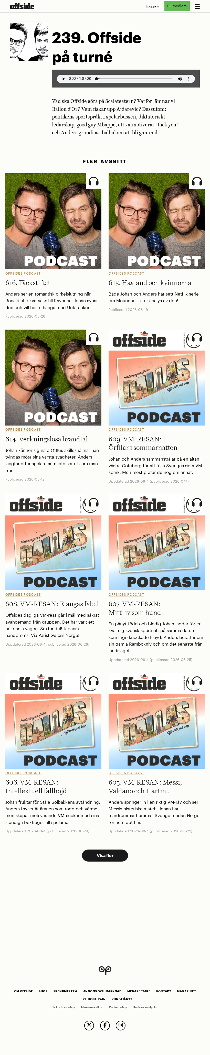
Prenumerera (65, 991)
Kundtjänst (122, 999)
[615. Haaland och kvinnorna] (157, 221)
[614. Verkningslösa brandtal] (53, 378)
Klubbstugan (94, 999)
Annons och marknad (102, 991)
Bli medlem (177, 6)
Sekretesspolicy (63, 1007)
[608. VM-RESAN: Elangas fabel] (53, 542)
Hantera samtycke (145, 1007)
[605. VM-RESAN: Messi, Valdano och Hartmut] (157, 721)
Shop (43, 991)
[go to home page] (22, 6)
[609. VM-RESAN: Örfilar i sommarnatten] (157, 378)
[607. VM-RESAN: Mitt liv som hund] (157, 542)
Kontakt (163, 991)
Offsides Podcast (23, 273)
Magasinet (186, 991)
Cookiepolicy (118, 1007)
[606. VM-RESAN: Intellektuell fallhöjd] (53, 721)
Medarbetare (138, 991)
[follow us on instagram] (120, 1025)
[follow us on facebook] (105, 1025)
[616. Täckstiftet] (53, 221)
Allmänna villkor (92, 1007)
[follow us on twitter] (89, 1025)
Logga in (153, 6)
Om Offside (23, 991)
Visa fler (105, 855)
